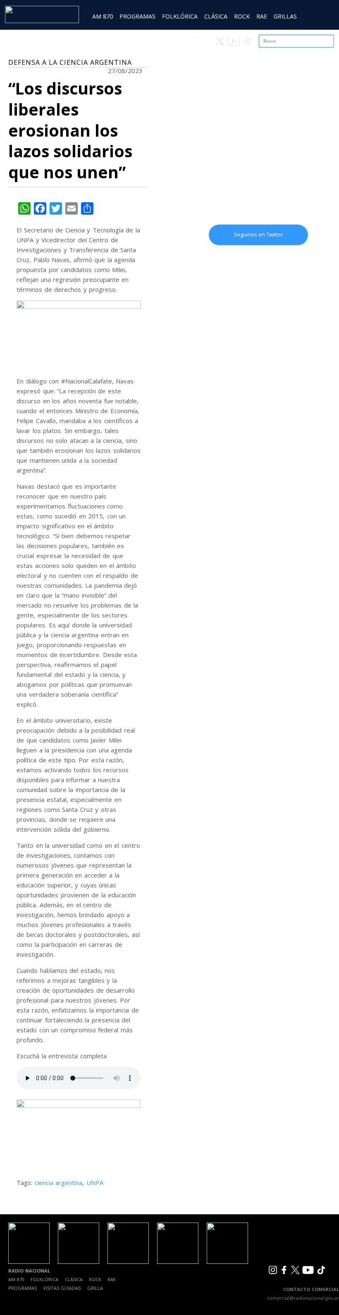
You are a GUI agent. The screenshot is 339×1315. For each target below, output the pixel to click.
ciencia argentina (59, 1182)
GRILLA (95, 1288)
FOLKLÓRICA (180, 16)
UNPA (94, 1182)
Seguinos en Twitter (258, 234)
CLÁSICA (215, 16)
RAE (261, 16)
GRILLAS (285, 16)
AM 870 (102, 16)
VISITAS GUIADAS (62, 1288)
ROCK (242, 16)
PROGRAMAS (137, 16)
